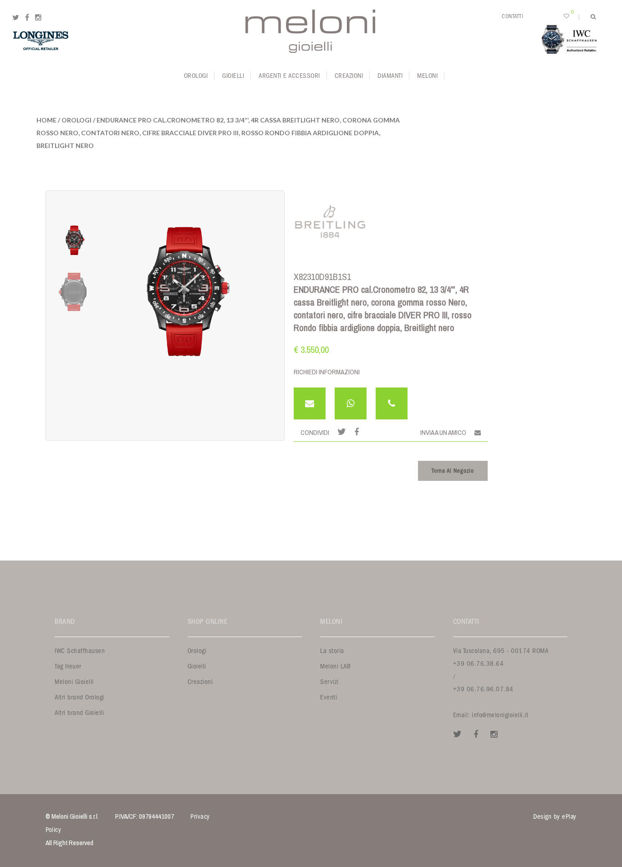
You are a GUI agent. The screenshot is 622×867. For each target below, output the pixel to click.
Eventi (328, 697)
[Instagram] (38, 17)
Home (46, 120)
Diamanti (390, 75)
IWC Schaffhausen (80, 651)
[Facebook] (27, 17)
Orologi (196, 75)
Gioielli (233, 75)
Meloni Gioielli (74, 682)
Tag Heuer (68, 666)
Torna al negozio (453, 470)
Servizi (329, 682)
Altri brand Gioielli (79, 713)
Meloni (427, 75)
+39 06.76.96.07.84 (483, 689)
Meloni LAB (335, 666)
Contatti (512, 16)
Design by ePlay (554, 817)
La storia (332, 651)
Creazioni (349, 75)
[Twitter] (15, 17)
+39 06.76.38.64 (478, 664)
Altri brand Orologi (79, 697)
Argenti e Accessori (289, 75)
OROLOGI (76, 120)
